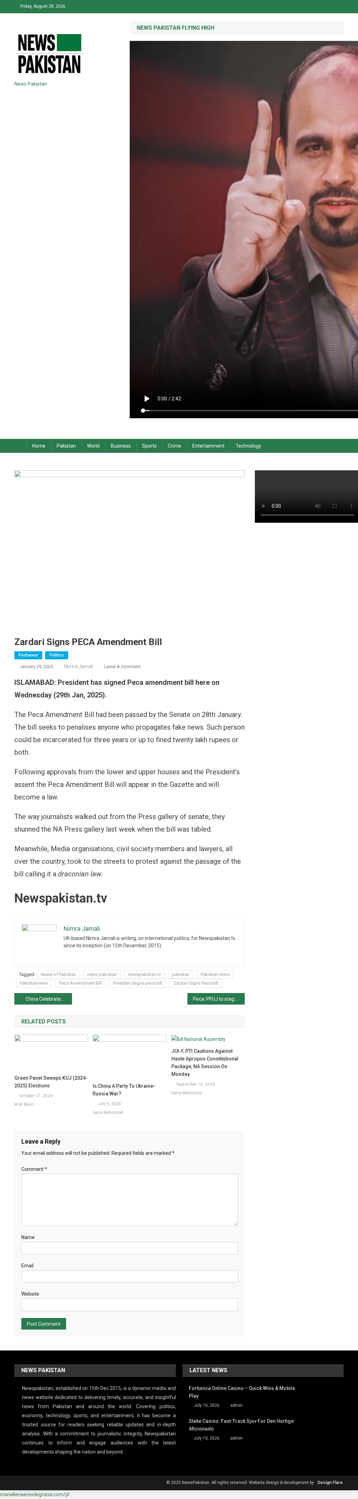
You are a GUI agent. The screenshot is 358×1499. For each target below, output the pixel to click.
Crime (174, 446)
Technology (248, 446)
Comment (34, 1169)
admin (236, 1405)
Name (28, 1237)
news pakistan (102, 974)
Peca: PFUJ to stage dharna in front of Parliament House (219, 999)
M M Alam (24, 1104)
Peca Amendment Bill (80, 983)
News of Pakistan (58, 974)
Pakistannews (34, 983)
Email (27, 1265)
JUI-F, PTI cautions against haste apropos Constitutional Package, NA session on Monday (204, 1062)
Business (121, 446)
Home (38, 446)
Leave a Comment (122, 666)
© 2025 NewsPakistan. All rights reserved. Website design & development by (240, 1482)
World (93, 446)
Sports (149, 446)
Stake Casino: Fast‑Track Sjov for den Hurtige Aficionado (241, 1425)
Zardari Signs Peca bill (195, 983)
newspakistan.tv (144, 974)
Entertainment (208, 446)
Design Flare (330, 1482)
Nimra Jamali (78, 666)
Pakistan (66, 446)
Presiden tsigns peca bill (137, 983)
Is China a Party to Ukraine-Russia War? (124, 1089)
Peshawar (28, 655)
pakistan (180, 974)
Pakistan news (215, 974)
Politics (56, 655)
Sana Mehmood (108, 1112)
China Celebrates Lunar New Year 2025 (49, 999)
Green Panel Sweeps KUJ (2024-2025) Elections (51, 1081)
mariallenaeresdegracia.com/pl (34, 1494)
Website (30, 1294)
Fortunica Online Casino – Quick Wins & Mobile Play (242, 1392)
